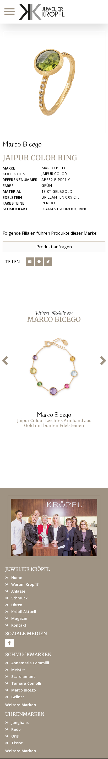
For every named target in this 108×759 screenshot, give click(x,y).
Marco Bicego (22, 144)
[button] (30, 261)
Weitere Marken (20, 704)
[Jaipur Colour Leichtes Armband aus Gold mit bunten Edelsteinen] (54, 368)
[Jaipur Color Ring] (54, 82)
